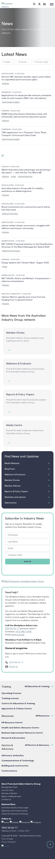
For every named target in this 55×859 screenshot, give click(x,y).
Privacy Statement (9, 842)
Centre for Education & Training (15, 814)
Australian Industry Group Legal (15, 807)
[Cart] (44, 4)
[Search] (34, 4)
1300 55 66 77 (12, 628)
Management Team (9, 787)
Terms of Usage (7, 839)
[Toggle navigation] (51, 4)
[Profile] (39, 4)
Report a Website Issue (11, 796)
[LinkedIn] (14, 822)
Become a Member (9, 793)
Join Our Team (8, 790)
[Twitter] (5, 822)
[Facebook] (24, 822)
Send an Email (17, 634)
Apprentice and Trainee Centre (14, 811)
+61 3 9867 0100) (23, 631)
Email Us (13, 666)
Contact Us (6, 799)
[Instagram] (36, 822)
